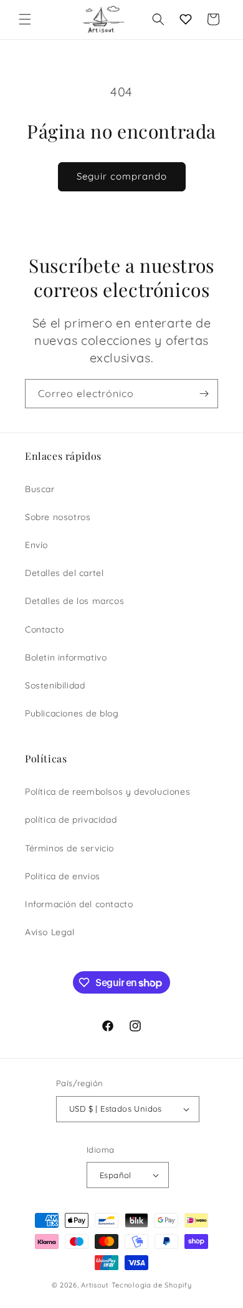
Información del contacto (79, 904)
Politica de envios (62, 876)
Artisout (95, 1285)
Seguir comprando (122, 176)
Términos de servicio (69, 848)
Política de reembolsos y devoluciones (107, 791)
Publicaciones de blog (72, 713)
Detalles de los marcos (74, 600)
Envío (36, 545)
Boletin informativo (66, 657)
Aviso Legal (50, 932)
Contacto (44, 629)
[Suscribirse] (203, 393)
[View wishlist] (185, 19)
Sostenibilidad (55, 685)
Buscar (40, 489)
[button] (25, 19)
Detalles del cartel (64, 573)
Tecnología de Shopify (152, 1285)
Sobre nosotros (57, 517)
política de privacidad (71, 819)
